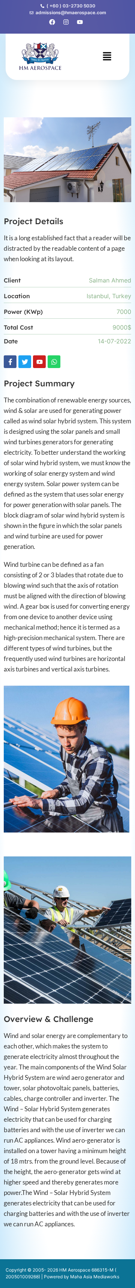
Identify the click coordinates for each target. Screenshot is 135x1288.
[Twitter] (24, 361)
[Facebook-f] (10, 361)
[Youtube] (39, 361)
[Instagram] (66, 22)
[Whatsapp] (54, 361)
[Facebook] (52, 22)
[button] (106, 57)
